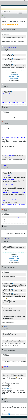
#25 (25, 243)
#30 (25, 403)
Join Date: (5, 16)
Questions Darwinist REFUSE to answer (14, 76)
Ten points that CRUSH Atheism (14, 78)
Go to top (25, 416)
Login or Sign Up (24, 0)
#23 (25, 213)
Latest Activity (6, 11)
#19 (25, 88)
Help (14, 416)
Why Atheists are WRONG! (14, 257)
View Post (12, 54)
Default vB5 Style (3, 416)
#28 (25, 354)
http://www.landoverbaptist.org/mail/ (21, 151)
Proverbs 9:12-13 (5, 394)
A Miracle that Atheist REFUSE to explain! (14, 75)
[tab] (2, 11)
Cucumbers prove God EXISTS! (14, 259)
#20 (25, 111)
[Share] (26, 17)
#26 (25, 271)
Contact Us (17, 416)
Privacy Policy (21, 416)
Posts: (4, 17)
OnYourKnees (7, 161)
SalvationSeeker (7, 388)
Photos (10, 11)
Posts (2, 11)
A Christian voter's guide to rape (14, 74)
